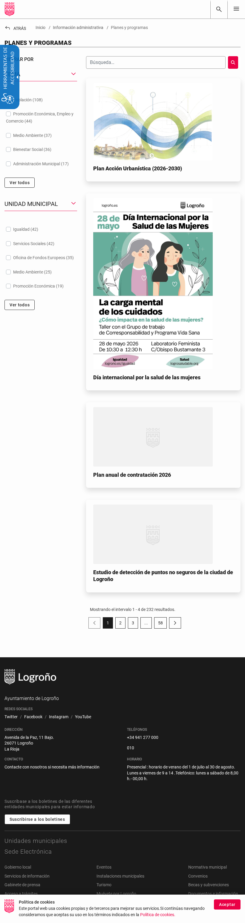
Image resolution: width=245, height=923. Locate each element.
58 (162, 624)
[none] (236, 9)
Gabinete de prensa (22, 884)
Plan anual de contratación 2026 (132, 475)
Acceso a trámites (21, 893)
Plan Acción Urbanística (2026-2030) (137, 168)
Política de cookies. (157, 914)
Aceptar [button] (227, 904)
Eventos (104, 867)
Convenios (198, 876)
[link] (219, 9)
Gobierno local (17, 867)
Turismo (104, 884)
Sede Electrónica (28, 851)
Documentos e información (213, 893)
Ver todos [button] (20, 182)
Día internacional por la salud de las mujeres (146, 377)
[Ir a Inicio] (9, 9)
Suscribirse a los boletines (37, 819)
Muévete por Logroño (116, 893)
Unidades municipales (35, 840)
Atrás (15, 28)
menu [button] (236, 8)
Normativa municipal (207, 867)
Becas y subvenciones (208, 884)
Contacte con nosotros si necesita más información (51, 767)
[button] (146, 623)
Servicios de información (27, 876)
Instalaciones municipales (120, 876)
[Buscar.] (233, 62)
